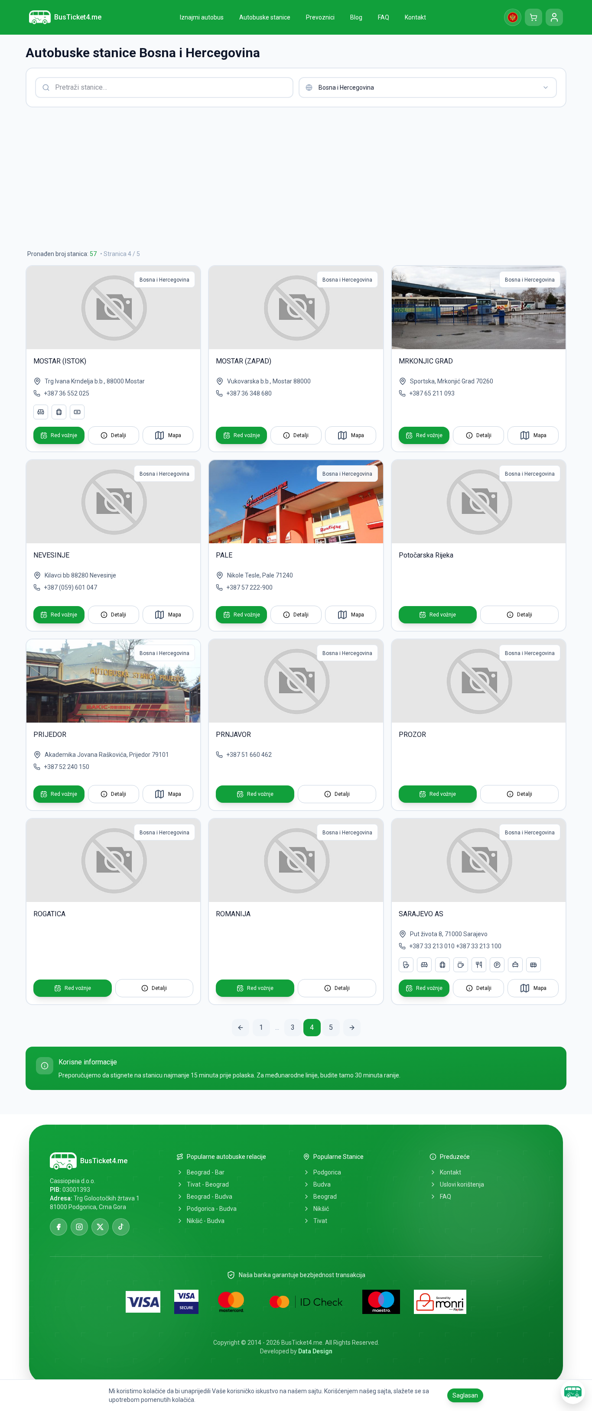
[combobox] (428, 87)
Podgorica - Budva (212, 1208)
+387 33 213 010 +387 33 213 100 (455, 946)
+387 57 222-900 (249, 587)
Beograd (325, 1196)
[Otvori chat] (573, 1392)
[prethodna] (240, 1027)
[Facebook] (58, 1227)
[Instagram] (79, 1227)
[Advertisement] (286, 178)
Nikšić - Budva (205, 1220)
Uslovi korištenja (462, 1184)
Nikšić (321, 1208)
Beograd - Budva (209, 1196)
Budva (322, 1184)
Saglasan (465, 1395)
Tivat (320, 1220)
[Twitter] (100, 1227)
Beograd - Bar (205, 1172)
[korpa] (533, 17)
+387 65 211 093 (432, 393)
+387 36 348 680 (249, 393)
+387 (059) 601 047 (70, 587)
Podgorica (327, 1172)
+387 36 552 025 (66, 393)
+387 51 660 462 (249, 754)
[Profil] (554, 17)
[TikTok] (121, 1227)
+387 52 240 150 (66, 766)
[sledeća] (352, 1027)
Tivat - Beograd (208, 1184)
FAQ (445, 1196)
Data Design (315, 1351)
